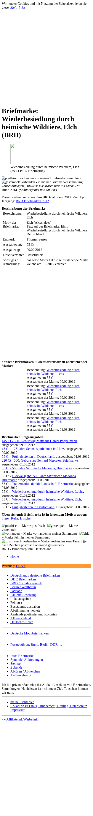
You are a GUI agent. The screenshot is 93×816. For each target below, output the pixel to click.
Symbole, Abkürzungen (26, 659)
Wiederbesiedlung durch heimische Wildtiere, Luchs (53, 372)
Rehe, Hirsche (20, 518)
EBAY (21, 566)
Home (14, 556)
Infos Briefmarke (22, 656)
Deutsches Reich (21, 622)
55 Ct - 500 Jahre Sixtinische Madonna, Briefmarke (37, 468)
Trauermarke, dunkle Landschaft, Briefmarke (43, 484)
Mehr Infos (17, 7)
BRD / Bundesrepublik (26, 583)
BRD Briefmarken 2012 (32, 201)
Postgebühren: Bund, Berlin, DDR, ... (36, 644)
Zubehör (16, 667)
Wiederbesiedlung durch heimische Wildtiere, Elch (53, 388)
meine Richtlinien (22, 702)
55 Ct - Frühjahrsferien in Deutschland (28, 456)
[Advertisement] (46, 56)
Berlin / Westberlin (23, 587)
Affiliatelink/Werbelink (22, 719)
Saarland (16, 591)
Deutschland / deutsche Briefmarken (35, 575)
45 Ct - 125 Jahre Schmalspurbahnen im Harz (33, 449)
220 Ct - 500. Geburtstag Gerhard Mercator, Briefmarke (40, 460)
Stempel (15, 663)
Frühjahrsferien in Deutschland (33, 507)
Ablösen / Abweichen (25, 671)
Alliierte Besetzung (23, 595)
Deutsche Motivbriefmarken (29, 633)
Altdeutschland (20, 618)
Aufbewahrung (20, 675)
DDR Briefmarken (23, 579)
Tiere (5, 518)
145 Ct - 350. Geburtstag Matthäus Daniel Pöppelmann (39, 441)
